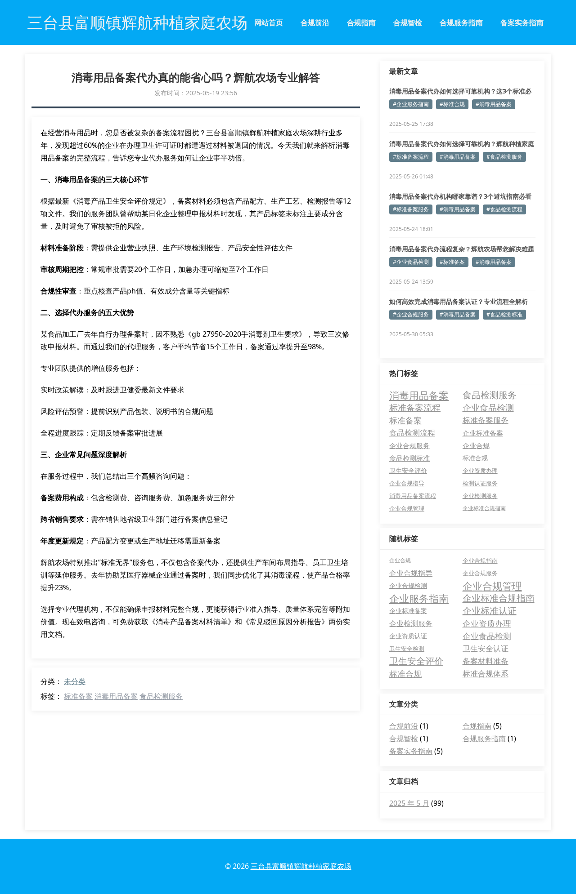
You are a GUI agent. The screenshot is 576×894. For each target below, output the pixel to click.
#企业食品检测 (411, 262)
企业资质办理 (480, 471)
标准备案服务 (485, 420)
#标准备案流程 (411, 156)
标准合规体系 (485, 673)
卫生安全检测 (406, 649)
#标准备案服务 (411, 209)
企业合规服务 (409, 445)
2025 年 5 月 (409, 803)
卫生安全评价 (408, 470)
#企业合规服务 (411, 314)
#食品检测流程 (504, 209)
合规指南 (361, 22)
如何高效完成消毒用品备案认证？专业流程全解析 (458, 301)
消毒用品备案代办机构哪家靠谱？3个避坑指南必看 (460, 196)
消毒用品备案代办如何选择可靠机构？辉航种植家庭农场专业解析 (461, 143)
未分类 (75, 681)
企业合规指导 (406, 483)
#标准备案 (452, 262)
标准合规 (475, 458)
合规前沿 (315, 22)
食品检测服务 (161, 696)
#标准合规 (452, 104)
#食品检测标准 (504, 314)
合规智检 (407, 22)
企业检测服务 (480, 496)
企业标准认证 (490, 611)
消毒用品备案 (116, 696)
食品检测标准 (409, 458)
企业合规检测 (408, 585)
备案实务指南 (522, 22)
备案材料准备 (485, 661)
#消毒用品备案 (494, 104)
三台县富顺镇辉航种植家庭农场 (301, 866)
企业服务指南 (419, 598)
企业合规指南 (480, 560)
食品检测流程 (412, 432)
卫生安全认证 (485, 648)
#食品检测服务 (504, 156)
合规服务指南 (461, 22)
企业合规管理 (406, 508)
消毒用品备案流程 (412, 496)
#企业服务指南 (411, 104)
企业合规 (476, 445)
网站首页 (268, 22)
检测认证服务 (480, 483)
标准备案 (78, 696)
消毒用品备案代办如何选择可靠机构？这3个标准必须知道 (460, 91)
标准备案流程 (415, 407)
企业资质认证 (408, 636)
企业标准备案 (483, 432)
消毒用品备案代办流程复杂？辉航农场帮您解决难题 (461, 249)
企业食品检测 (488, 407)
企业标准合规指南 (484, 508)
